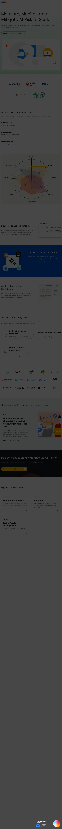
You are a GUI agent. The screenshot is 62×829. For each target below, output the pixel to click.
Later (43, 825)
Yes (38, 825)
